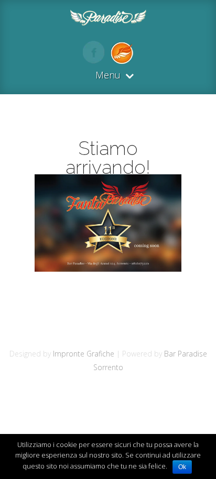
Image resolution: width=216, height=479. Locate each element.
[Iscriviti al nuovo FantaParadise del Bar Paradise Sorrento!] (119, 60)
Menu (108, 75)
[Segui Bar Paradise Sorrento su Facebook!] (93, 60)
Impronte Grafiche (83, 354)
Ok (182, 467)
